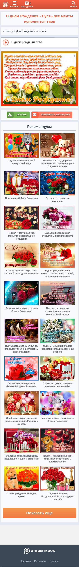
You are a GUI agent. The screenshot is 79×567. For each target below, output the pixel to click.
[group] (39, 42)
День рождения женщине (31, 31)
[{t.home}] (39, 551)
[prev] (4, 78)
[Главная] (4, 5)
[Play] (6, 42)
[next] (74, 78)
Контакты (25, 561)
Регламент (40, 561)
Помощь (54, 561)
